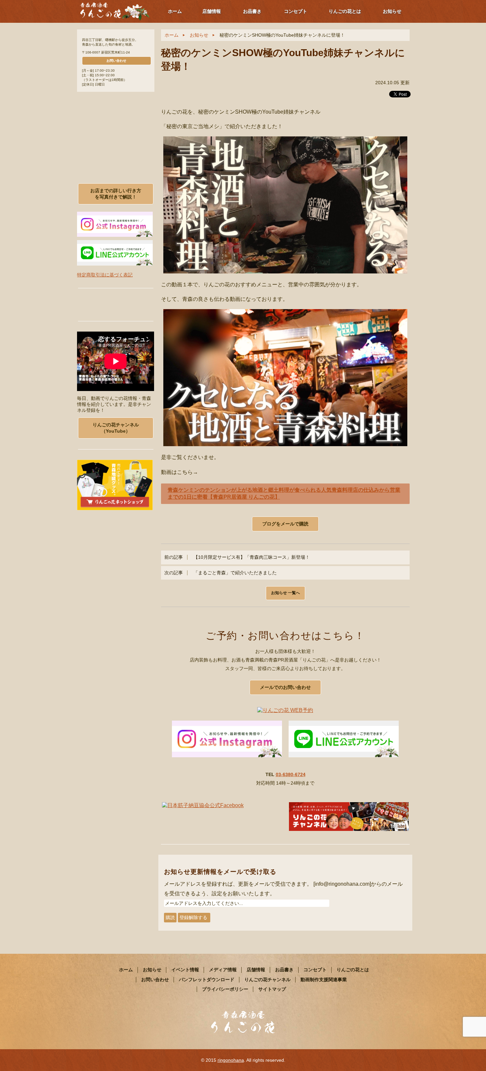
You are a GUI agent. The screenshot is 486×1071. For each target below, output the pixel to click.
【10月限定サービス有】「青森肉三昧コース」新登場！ (237, 557)
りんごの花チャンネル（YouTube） (116, 428)
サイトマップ (272, 989)
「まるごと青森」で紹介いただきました (220, 572)
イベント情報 (185, 969)
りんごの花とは (345, 11)
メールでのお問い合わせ (285, 687)
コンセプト (295, 11)
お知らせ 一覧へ (285, 592)
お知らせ (392, 11)
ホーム (175, 11)
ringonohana (231, 1060)
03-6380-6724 (290, 774)
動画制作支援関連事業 (324, 979)
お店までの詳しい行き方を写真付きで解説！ (115, 193)
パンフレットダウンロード (206, 979)
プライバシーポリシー (225, 989)
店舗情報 (211, 11)
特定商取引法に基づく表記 (105, 274)
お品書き (252, 11)
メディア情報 (223, 969)
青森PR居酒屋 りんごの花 (115, 11)
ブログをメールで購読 (285, 523)
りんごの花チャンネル (267, 979)
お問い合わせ (116, 60)
